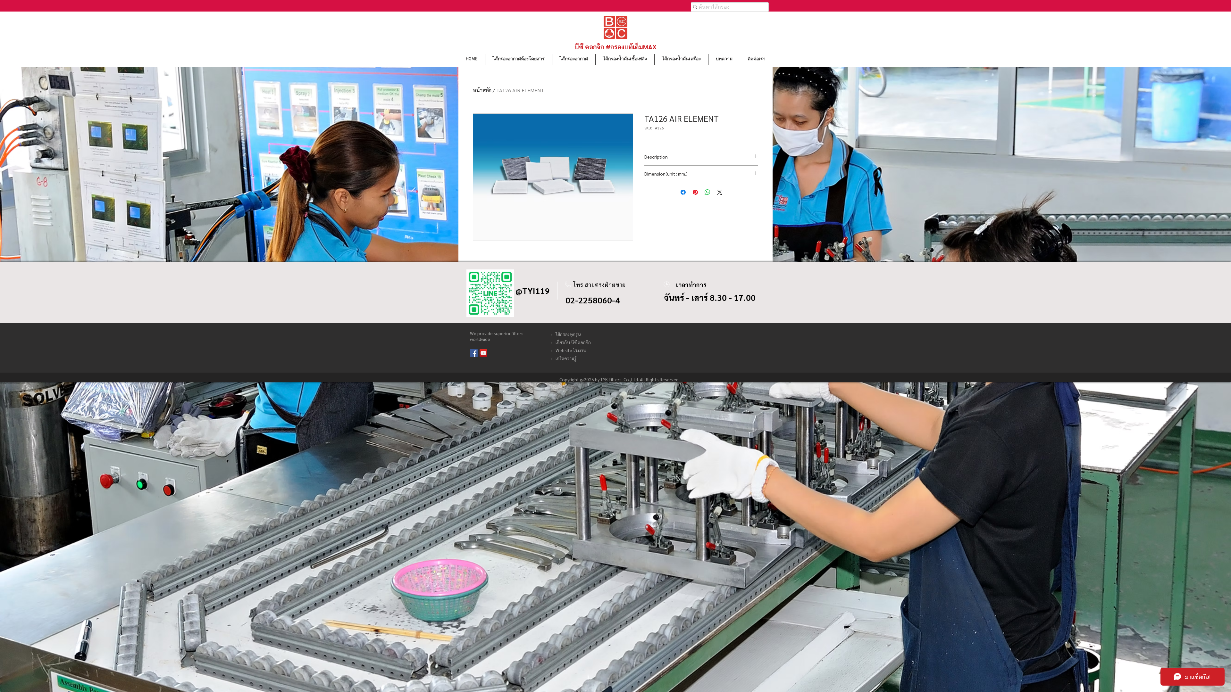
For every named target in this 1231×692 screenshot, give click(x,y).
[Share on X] (720, 192)
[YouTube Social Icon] (483, 353)
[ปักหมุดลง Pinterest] (695, 192)
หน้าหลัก (482, 90)
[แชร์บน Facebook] (683, 192)
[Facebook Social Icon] (474, 353)
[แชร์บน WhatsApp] (707, 192)
